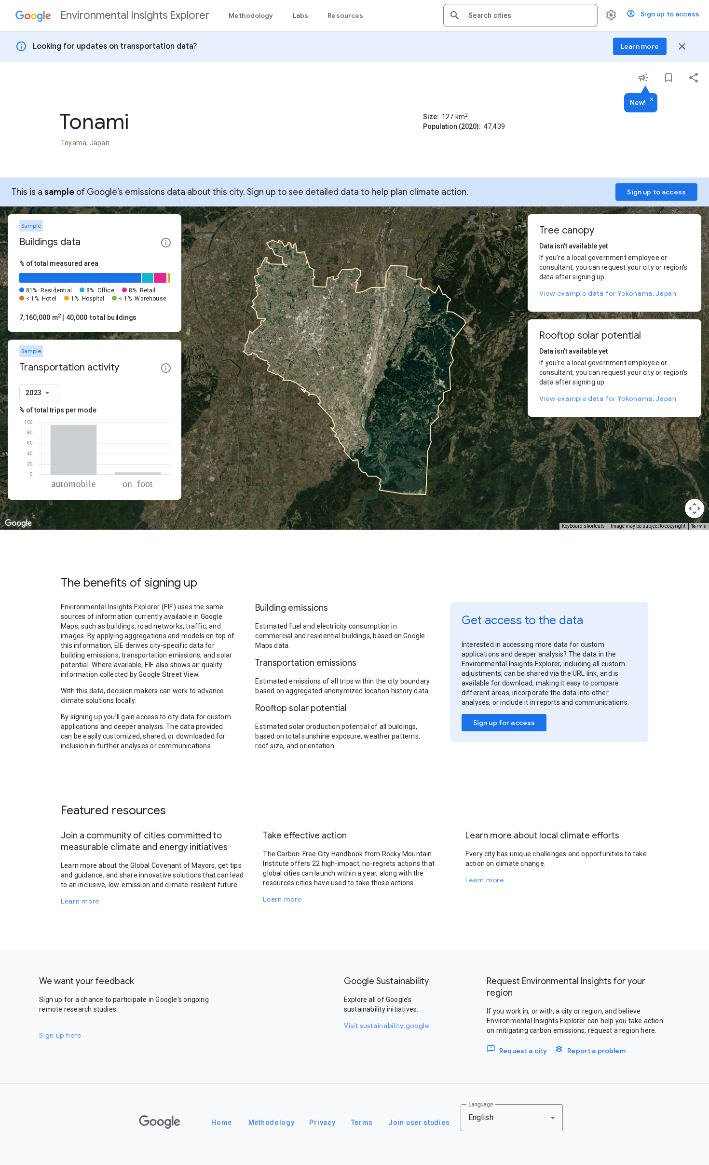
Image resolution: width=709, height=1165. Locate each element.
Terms (699, 526)
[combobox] (529, 15)
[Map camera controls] (694, 508)
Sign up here (60, 1035)
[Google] (159, 1122)
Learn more (80, 901)
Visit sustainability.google (386, 1025)
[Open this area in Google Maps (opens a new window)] (18, 523)
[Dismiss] (651, 99)
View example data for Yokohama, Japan (608, 293)
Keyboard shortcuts (583, 526)
